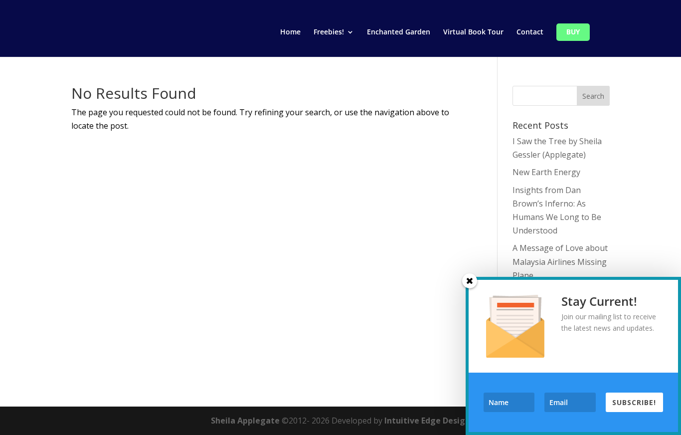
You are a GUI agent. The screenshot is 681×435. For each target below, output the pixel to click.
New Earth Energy (546, 172)
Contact (529, 32)
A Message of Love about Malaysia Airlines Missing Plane (560, 261)
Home (290, 32)
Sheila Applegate (245, 420)
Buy (573, 32)
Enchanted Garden (398, 32)
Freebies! (329, 32)
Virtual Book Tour (473, 32)
